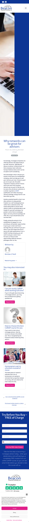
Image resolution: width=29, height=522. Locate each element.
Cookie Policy (9, 520)
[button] (27, 494)
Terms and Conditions (17, 520)
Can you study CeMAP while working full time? (14, 289)
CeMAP (17, 191)
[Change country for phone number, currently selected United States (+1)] (3, 442)
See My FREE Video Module (14, 447)
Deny (14, 512)
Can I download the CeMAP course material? (14, 397)
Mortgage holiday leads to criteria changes (14, 404)
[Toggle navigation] (26, 8)
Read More (10, 302)
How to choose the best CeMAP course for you (14, 327)
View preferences (14, 516)
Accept (14, 508)
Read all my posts (10, 260)
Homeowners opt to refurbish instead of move (13, 368)
